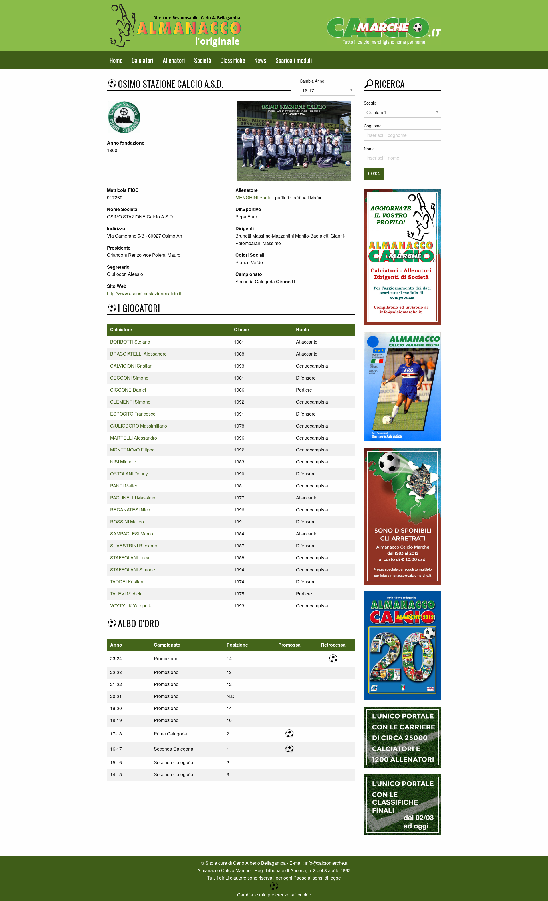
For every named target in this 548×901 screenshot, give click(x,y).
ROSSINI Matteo (127, 521)
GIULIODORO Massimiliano (138, 425)
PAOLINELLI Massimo (132, 497)
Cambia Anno (312, 81)
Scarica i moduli (293, 60)
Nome (369, 148)
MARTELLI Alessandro (133, 437)
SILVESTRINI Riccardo (133, 545)
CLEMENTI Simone (130, 401)
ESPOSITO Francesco (133, 413)
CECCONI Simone (129, 377)
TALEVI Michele (126, 593)
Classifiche (232, 60)
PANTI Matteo (124, 485)
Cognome (373, 126)
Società (202, 60)
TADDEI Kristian (126, 581)
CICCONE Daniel (128, 389)
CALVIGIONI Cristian (131, 365)
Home (116, 60)
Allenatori (174, 60)
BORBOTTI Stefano (130, 341)
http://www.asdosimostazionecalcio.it (144, 293)
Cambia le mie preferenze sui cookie (274, 894)
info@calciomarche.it (326, 863)
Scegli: (370, 103)
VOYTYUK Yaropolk (130, 605)
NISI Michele (123, 461)
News (260, 60)
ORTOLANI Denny (129, 473)
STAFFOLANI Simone (132, 569)
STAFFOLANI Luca (129, 557)
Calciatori (143, 60)
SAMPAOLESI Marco (131, 533)
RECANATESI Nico (130, 509)
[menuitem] (116, 60)
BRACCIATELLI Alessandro (138, 353)
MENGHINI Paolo (253, 197)
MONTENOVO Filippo (132, 449)
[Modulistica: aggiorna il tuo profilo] (402, 256)
